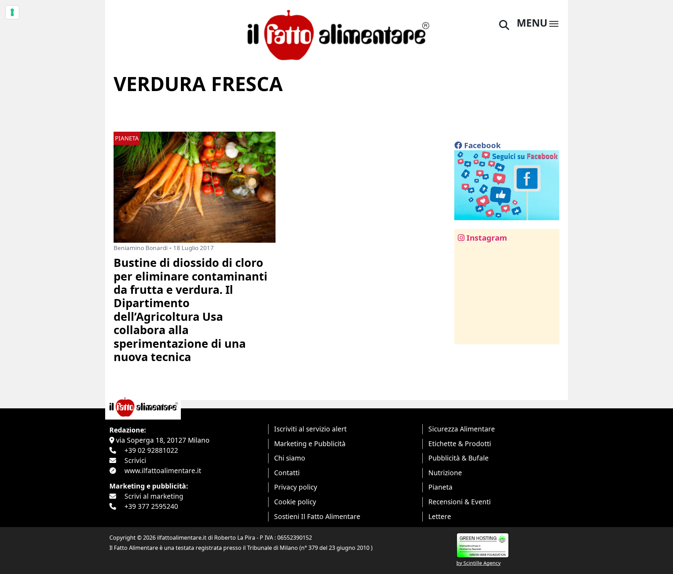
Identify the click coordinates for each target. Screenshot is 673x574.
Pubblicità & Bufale (458, 458)
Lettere (439, 516)
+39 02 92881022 (151, 450)
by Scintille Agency (478, 563)
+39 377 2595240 (151, 506)
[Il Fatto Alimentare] (336, 34)
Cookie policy (295, 501)
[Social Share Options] (465, 335)
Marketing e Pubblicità (310, 443)
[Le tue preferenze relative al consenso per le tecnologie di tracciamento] (12, 12)
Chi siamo (289, 458)
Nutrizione (445, 472)
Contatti (287, 472)
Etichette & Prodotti (459, 443)
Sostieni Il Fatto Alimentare (317, 516)
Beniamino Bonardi (141, 248)
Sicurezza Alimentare (461, 429)
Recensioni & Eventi (459, 501)
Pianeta (440, 487)
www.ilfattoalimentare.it (162, 470)
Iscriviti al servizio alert (310, 429)
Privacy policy (295, 487)
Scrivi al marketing (153, 496)
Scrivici (135, 460)
